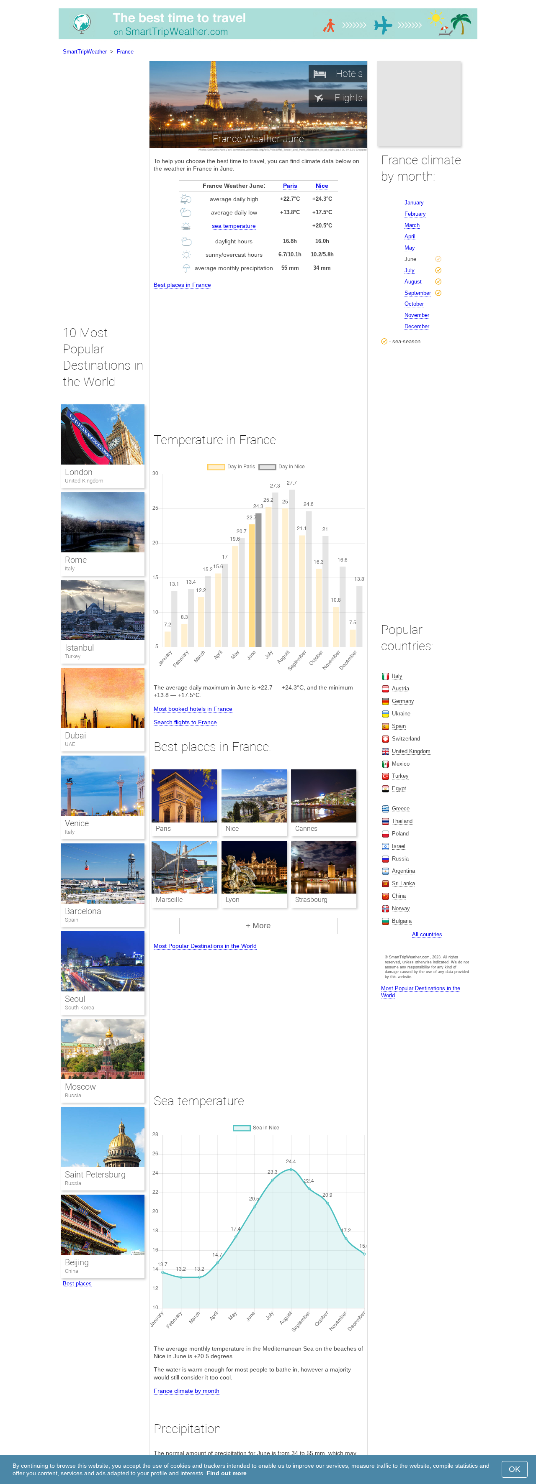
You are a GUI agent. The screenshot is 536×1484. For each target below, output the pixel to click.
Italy (70, 568)
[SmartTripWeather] (268, 39)
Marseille (169, 900)
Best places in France (182, 284)
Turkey (72, 656)
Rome (76, 560)
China (71, 1271)
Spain (71, 920)
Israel (398, 846)
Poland (400, 833)
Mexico (401, 764)
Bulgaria (402, 921)
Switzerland (406, 739)
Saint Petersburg (95, 1175)
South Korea (79, 1007)
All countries (427, 934)
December (417, 326)
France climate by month (186, 1390)
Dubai (75, 736)
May (410, 248)
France (125, 52)
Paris (290, 185)
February (415, 214)
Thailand (402, 821)
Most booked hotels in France (193, 708)
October (414, 304)
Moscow (80, 1087)
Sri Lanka (403, 883)
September (418, 293)
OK (515, 1469)
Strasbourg (311, 900)
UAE (70, 744)
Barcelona (83, 911)
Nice (322, 185)
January (414, 202)
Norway (401, 908)
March (412, 225)
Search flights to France (185, 722)
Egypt (399, 788)
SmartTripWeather (85, 52)
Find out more (226, 1473)
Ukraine (401, 713)
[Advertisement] (258, 352)
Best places (77, 1283)
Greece (401, 808)
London (79, 472)
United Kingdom (84, 481)
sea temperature (234, 225)
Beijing (77, 1262)
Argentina (403, 871)
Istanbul (79, 648)
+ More (258, 925)
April (410, 236)
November (417, 315)
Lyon (233, 900)
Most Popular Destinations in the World (205, 946)
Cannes (306, 829)
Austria (400, 688)
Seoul (75, 999)
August (413, 281)
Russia (73, 1095)
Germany (403, 701)
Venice (77, 823)
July (410, 270)
